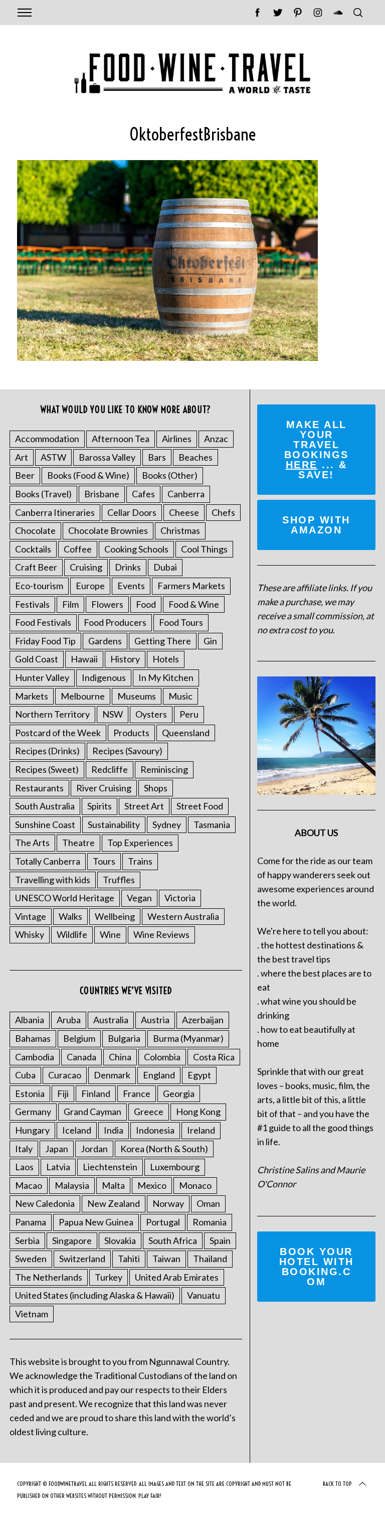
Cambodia (34, 1056)
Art (21, 457)
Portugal (163, 1221)
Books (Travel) (43, 493)
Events (131, 585)
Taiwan (166, 1258)
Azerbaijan (203, 1019)
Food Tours (181, 622)
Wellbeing (115, 916)
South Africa (172, 1240)
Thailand (210, 1258)
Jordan (94, 1148)
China (120, 1056)
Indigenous (104, 677)
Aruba (69, 1019)
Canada (81, 1056)
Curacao (64, 1074)
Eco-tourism (39, 585)
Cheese (184, 512)
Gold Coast (36, 658)
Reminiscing (164, 769)
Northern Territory (52, 714)
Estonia (30, 1093)
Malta (113, 1185)
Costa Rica (214, 1056)
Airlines (176, 438)
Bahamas (33, 1038)
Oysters (151, 714)
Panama (30, 1221)
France (136, 1093)
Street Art (144, 805)
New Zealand (113, 1203)
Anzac (216, 438)
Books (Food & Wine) (88, 475)
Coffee (78, 549)
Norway (168, 1203)
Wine (110, 934)
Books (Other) (170, 475)
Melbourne (83, 696)
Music (180, 696)
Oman (208, 1203)
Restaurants (39, 787)
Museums (136, 696)
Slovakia (120, 1240)
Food (146, 604)
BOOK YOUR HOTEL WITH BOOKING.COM (316, 1266)
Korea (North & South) (164, 1148)
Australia (110, 1019)
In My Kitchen (166, 677)
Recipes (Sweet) (47, 769)
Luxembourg (175, 1166)
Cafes (143, 493)
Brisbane (101, 493)
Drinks (128, 567)
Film (70, 604)
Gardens (105, 640)
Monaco (195, 1185)
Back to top (337, 1483)
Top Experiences (140, 842)
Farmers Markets (191, 585)
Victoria (180, 897)
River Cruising (103, 787)
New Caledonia (45, 1203)
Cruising (86, 567)
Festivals (32, 604)
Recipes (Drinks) (47, 750)
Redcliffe (109, 769)
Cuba (25, 1074)
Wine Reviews (161, 934)
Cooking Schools (136, 549)
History (125, 658)
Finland (95, 1093)
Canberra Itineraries (55, 512)
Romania (209, 1221)
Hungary (32, 1130)
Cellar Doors (131, 512)
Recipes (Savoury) (127, 750)
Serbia (27, 1240)
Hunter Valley (42, 677)
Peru (189, 714)
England (159, 1074)
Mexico (151, 1185)
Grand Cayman (92, 1111)
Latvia (58, 1166)
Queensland (186, 732)
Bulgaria (124, 1038)
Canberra (186, 493)
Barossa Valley (107, 457)
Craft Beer (36, 567)
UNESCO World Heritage (64, 897)
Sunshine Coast (45, 824)
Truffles (119, 879)
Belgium (79, 1038)
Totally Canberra (47, 861)
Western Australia (183, 916)
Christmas (180, 530)
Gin (210, 640)
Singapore (72, 1240)
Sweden (31, 1258)
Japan (56, 1148)
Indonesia (155, 1130)
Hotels (165, 658)
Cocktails (33, 549)
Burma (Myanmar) (188, 1038)
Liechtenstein (110, 1166)
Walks (70, 916)
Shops (155, 787)
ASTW (53, 457)
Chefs (223, 512)
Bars (157, 457)
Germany (33, 1111)
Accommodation (47, 438)
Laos (24, 1166)
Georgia (179, 1093)
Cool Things (204, 549)
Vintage (30, 916)
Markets (31, 696)
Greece (148, 1111)
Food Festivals (43, 622)
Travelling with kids (52, 879)
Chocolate (35, 530)
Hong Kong (198, 1111)
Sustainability (114, 824)
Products (131, 732)
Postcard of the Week (58, 732)
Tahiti (129, 1258)
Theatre (78, 842)
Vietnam (31, 1313)
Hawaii (84, 658)
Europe (90, 585)
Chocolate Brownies (108, 530)
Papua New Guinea (96, 1221)
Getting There (162, 640)
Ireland (201, 1130)
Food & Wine (193, 604)
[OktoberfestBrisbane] (167, 357)
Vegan (139, 897)
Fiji (63, 1093)
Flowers (107, 604)
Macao (28, 1185)
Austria (155, 1019)
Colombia (162, 1056)
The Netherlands (48, 1277)
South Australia (45, 805)
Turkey (108, 1277)
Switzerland (82, 1258)
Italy (24, 1148)
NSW (112, 714)
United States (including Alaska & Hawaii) (94, 1295)
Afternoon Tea (120, 438)
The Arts (32, 842)
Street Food (199, 805)
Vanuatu (203, 1295)
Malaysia (72, 1185)
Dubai (165, 567)
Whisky (29, 934)
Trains (140, 861)
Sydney (166, 824)
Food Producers (115, 622)
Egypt (199, 1074)
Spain (220, 1240)
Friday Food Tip (45, 640)
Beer (25, 475)
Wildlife (72, 934)
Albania (29, 1019)
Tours (104, 861)
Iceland (76, 1130)
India (113, 1130)
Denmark (112, 1074)
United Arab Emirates (177, 1277)
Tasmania (212, 824)
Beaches (195, 457)
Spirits (99, 805)
